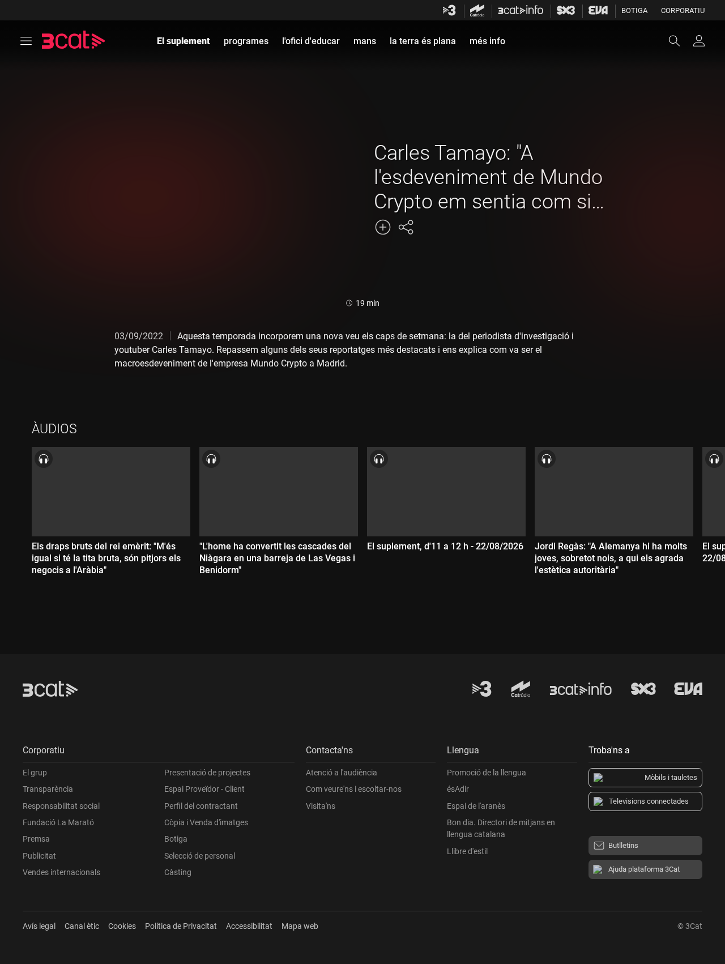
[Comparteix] (405, 227)
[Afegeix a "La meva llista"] (383, 227)
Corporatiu (683, 10)
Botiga (634, 10)
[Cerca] (679, 41)
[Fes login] (699, 41)
